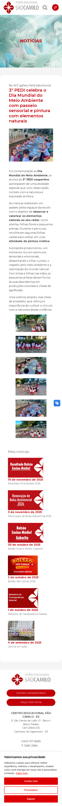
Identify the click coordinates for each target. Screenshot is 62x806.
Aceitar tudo (31, 781)
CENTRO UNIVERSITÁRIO (31, 693)
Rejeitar (31, 798)
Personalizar (31, 790)
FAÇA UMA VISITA (31, 702)
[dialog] (31, 779)
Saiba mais (22, 773)
